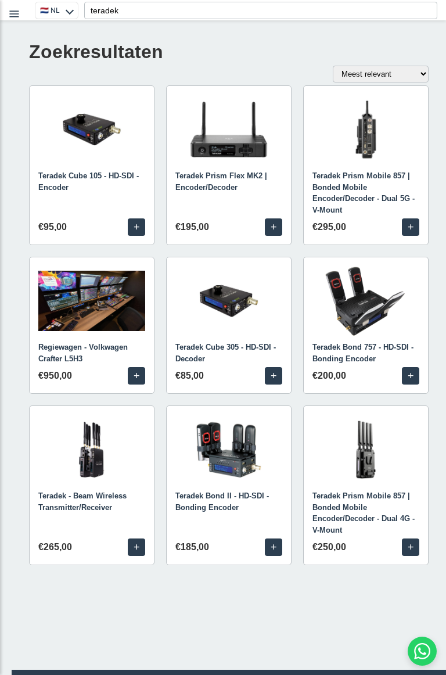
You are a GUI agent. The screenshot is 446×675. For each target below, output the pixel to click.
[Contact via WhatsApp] (422, 651)
